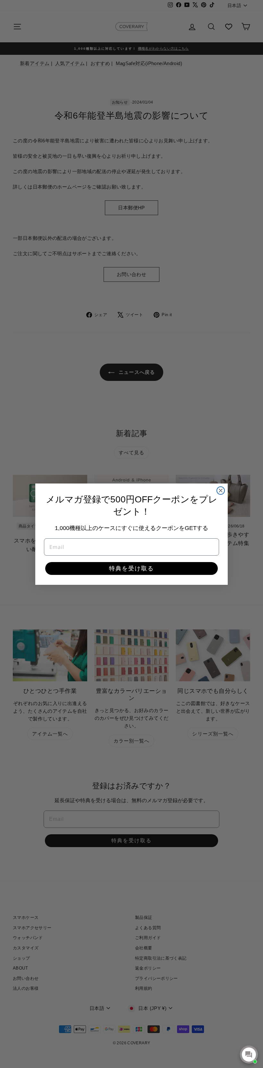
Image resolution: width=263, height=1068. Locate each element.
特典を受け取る (131, 568)
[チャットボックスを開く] (249, 1055)
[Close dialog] (221, 490)
